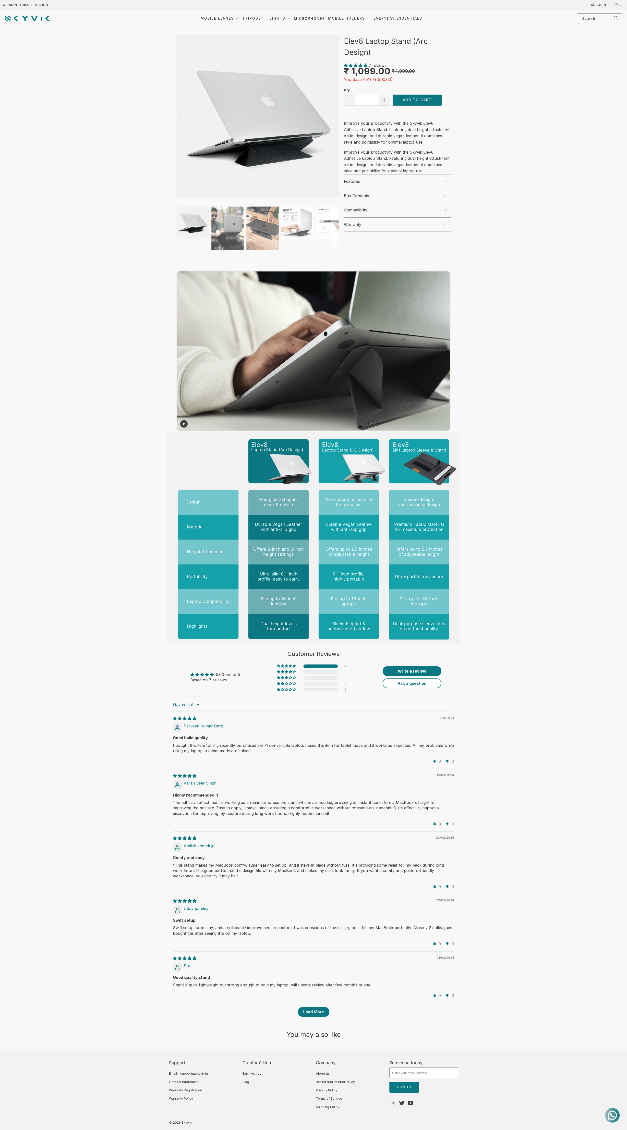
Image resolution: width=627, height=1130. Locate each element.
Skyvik (186, 1122)
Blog (245, 1082)
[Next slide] (444, 350)
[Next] (335, 117)
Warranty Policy (181, 1098)
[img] (184, 718)
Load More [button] (313, 1011)
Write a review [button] (412, 671)
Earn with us (251, 1073)
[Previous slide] (182, 350)
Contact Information (184, 1082)
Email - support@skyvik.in (188, 1073)
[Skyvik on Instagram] (393, 1103)
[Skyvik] (27, 19)
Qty (347, 90)
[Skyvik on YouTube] (410, 1103)
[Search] (616, 18)
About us (323, 1073)
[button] (220, 18)
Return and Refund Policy (335, 1082)
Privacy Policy (326, 1090)
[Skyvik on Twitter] (402, 1103)
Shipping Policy (327, 1107)
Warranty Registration (25, 5)
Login (601, 5)
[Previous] (180, 117)
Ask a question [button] (412, 683)
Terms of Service (329, 1098)
